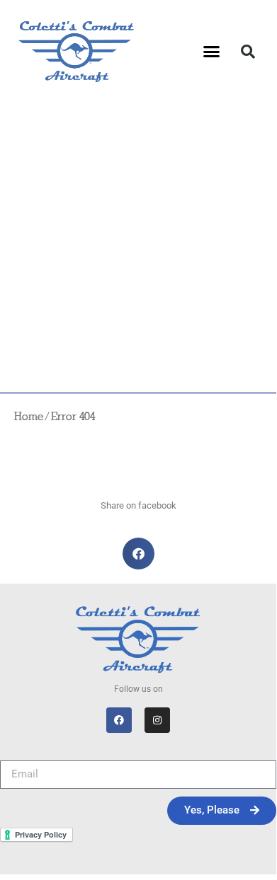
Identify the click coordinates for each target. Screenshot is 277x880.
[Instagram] (157, 720)
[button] (211, 51)
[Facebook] (119, 720)
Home (28, 417)
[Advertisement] (138, 248)
